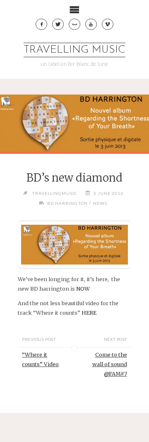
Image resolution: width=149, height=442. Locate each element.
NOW (83, 288)
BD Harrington (67, 203)
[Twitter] (58, 24)
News (100, 203)
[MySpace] (74, 24)
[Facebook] (41, 24)
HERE (89, 312)
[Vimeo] (107, 24)
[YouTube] (91, 24)
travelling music (74, 50)
